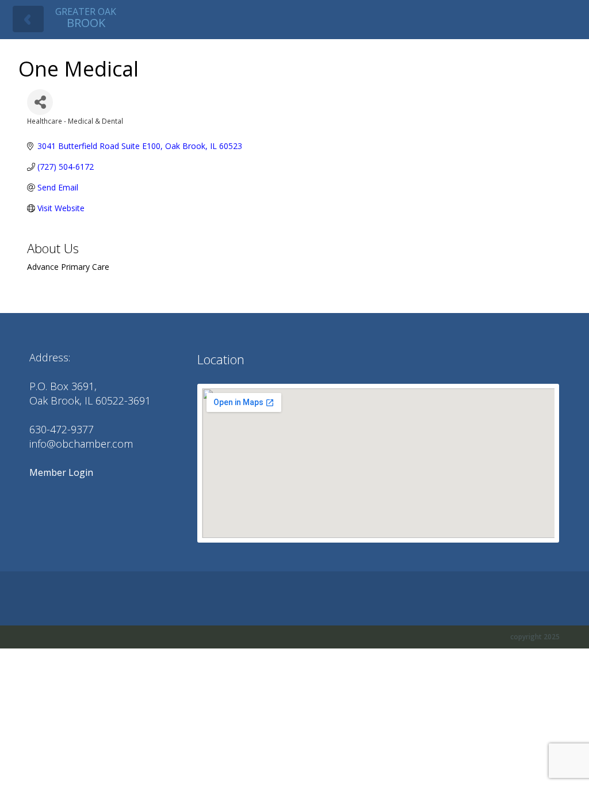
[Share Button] (40, 102)
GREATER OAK (85, 17)
